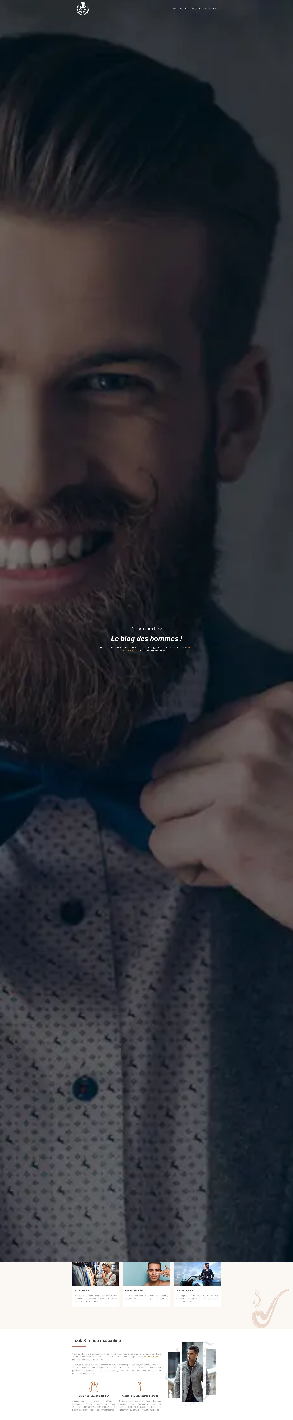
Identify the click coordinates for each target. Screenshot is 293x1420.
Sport (181, 9)
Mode (174, 9)
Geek (187, 9)
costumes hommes (152, 1357)
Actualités (213, 9)
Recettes (203, 9)
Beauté (194, 9)
